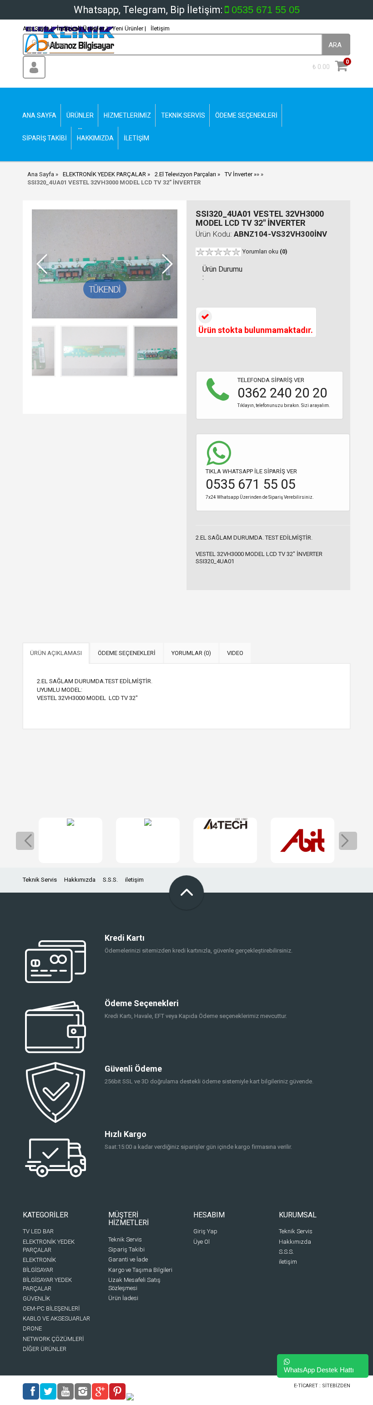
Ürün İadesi (123, 1298)
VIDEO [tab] (235, 653)
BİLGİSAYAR (38, 1269)
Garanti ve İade (128, 1259)
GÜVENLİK (36, 1298)
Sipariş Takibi (126, 1249)
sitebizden (336, 1386)
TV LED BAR (38, 1231)
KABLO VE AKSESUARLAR (56, 1318)
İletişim (160, 28)
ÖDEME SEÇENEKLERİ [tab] (127, 653)
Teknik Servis (40, 879)
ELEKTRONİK (39, 1259)
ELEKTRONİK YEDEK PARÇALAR (104, 174)
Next (348, 841)
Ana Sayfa (40, 174)
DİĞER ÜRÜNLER (44, 1348)
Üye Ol (201, 1241)
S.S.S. (110, 879)
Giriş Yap (205, 1231)
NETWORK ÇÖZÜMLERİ (53, 1338)
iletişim (134, 879)
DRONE (32, 1328)
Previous (25, 841)
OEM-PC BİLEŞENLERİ (51, 1308)
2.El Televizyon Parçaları (185, 174)
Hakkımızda (80, 879)
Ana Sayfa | (37, 28)
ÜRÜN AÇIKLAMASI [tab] (56, 653)
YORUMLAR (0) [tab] (191, 653)
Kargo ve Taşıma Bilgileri (140, 1269)
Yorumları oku (264, 251)
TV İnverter (238, 174)
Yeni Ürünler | (129, 28)
